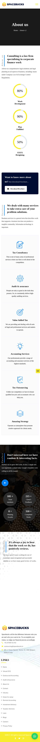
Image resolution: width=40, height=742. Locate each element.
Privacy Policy (7, 726)
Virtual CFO (7, 671)
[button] (34, 736)
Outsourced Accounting (10, 675)
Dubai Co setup (8, 697)
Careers (5, 721)
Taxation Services (9, 709)
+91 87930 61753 (10, 643)
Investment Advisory (9, 704)
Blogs (5, 717)
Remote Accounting (9, 700)
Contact (5, 688)
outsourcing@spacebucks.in (13, 646)
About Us (6, 684)
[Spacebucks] (13, 4)
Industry (5, 693)
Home (16, 30)
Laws (4, 713)
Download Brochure (17, 189)
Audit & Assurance (9, 680)
